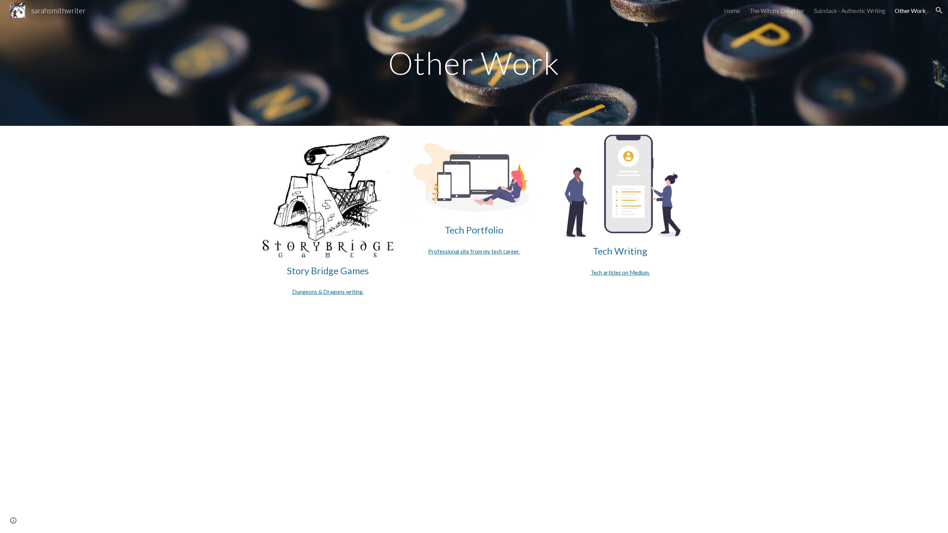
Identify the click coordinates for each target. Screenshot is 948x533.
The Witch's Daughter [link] (777, 10)
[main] (474, 62)
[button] (939, 10)
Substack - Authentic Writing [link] (849, 10)
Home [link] (732, 10)
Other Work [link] (910, 10)
